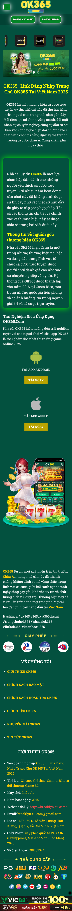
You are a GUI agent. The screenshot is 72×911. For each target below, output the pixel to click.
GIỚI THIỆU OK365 (21, 711)
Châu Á (8, 576)
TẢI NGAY (36, 380)
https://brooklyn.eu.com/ (48, 807)
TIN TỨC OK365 (19, 737)
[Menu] (6, 7)
